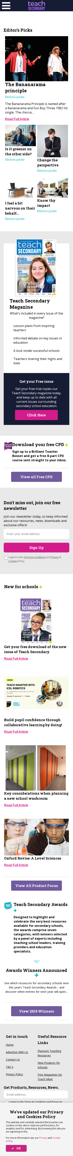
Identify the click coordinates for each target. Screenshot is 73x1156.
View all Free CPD (36, 476)
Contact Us (13, 1059)
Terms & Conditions (35, 557)
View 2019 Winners (36, 1011)
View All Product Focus (36, 885)
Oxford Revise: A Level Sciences (32, 858)
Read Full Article (17, 119)
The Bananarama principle (25, 87)
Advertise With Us (17, 1052)
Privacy (43, 1137)
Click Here (36, 415)
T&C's (9, 1067)
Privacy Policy (14, 1074)
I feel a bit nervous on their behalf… (20, 208)
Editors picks (15, 97)
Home (10, 1045)
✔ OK (16, 1148)
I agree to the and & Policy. (34, 559)
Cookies (12, 561)
